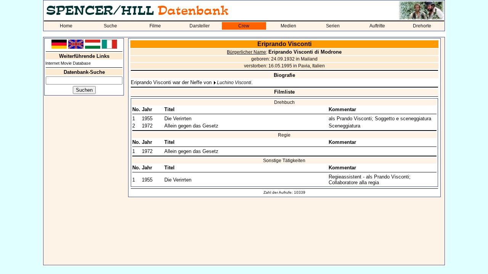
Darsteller (199, 26)
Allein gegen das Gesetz (191, 126)
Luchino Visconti (234, 82)
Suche (110, 26)
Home (66, 26)
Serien (333, 26)
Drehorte (422, 26)
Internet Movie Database (68, 63)
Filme (155, 26)
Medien (288, 26)
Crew (243, 26)
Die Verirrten (177, 118)
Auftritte (377, 26)
